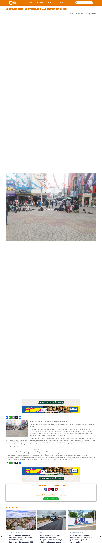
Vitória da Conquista (14, 532)
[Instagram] (49, 489)
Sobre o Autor (39, 3)
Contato (60, 3)
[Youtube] (56, 489)
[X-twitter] (52, 489)
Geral (40, 532)
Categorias (50, 3)
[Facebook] (45, 489)
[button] (2, 536)
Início (30, 3)
